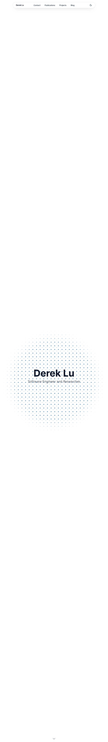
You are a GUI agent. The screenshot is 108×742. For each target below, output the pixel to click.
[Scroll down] (54, 739)
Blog (73, 5)
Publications (50, 5)
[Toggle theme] (90, 5)
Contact (37, 5)
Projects (63, 5)
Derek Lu (20, 5)
